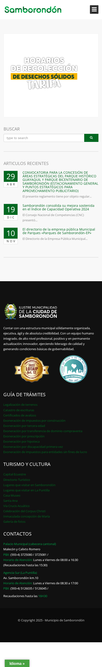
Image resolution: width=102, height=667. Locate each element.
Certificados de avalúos (19, 415)
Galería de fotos (14, 521)
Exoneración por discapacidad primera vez (33, 447)
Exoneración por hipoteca (21, 441)
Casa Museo (11, 495)
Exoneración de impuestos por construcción (34, 420)
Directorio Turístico (16, 480)
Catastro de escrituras (18, 410)
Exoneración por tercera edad (24, 426)
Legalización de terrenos (20, 404)
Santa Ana (10, 500)
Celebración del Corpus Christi (24, 511)
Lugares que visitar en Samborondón (29, 485)
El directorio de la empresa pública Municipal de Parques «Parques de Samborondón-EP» (59, 231)
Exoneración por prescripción (24, 436)
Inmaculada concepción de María (26, 516)
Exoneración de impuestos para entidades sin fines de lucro (45, 452)
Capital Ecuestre (14, 474)
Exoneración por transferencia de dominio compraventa (42, 431)
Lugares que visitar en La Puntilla (26, 490)
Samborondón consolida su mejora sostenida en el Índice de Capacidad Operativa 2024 (58, 207)
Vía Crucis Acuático (16, 506)
